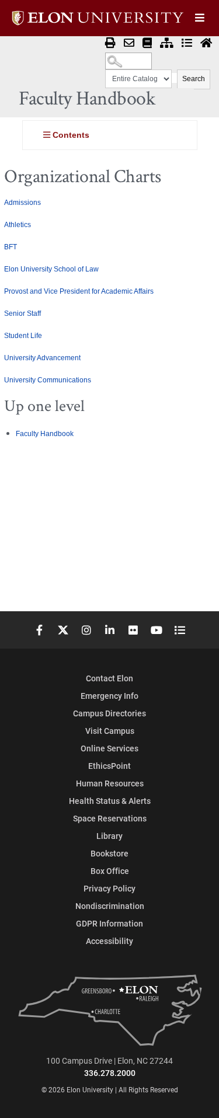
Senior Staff (22, 313)
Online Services (109, 748)
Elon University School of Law (51, 269)
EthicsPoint (109, 765)
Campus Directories (109, 713)
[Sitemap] (166, 43)
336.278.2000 (109, 1072)
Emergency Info (109, 695)
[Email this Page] (129, 43)
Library (109, 835)
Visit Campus (109, 730)
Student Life (23, 336)
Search (193, 79)
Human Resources (110, 783)
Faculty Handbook (45, 434)
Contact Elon (109, 678)
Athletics (17, 225)
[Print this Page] (110, 43)
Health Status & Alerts (110, 800)
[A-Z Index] (187, 43)
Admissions (22, 202)
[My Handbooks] (147, 43)
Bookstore (109, 853)
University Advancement (42, 358)
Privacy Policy (109, 888)
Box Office (110, 870)
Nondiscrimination (109, 905)
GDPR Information (109, 923)
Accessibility (109, 940)
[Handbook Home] (206, 43)
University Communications (47, 380)
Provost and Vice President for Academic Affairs (79, 291)
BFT (10, 247)
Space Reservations (110, 818)
